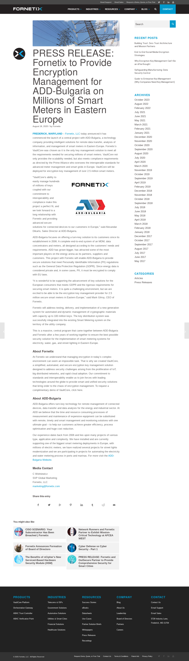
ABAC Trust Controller (22, 613)
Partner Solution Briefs (91, 624)
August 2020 (141, 153)
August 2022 (141, 104)
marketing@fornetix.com (46, 486)
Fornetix (57, 126)
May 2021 (140, 120)
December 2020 (143, 137)
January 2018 (142, 232)
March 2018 (141, 223)
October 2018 (142, 199)
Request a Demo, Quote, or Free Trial (141, 2)
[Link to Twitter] (159, 2)
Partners (120, 624)
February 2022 (142, 108)
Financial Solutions (56, 624)
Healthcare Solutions (56, 630)
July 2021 (140, 112)
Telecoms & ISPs (55, 602)
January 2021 (142, 132)
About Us (121, 608)
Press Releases (143, 282)
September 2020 (144, 149)
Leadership (121, 613)
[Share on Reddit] (103, 505)
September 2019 (144, 178)
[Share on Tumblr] (92, 505)
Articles (139, 278)
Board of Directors (124, 619)
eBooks (85, 608)
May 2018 (140, 215)
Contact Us (156, 602)
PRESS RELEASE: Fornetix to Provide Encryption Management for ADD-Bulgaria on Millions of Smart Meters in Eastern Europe (73, 85)
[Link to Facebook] (164, 2)
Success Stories (89, 602)
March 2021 (141, 124)
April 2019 (140, 182)
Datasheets (87, 613)
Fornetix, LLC (72, 133)
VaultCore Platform (21, 602)
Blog (118, 602)
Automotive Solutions (57, 613)
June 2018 (140, 211)
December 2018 (143, 190)
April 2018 (140, 219)
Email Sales (119, 2)
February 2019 (142, 186)
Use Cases (87, 619)
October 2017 (142, 240)
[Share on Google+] (60, 505)
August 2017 (141, 248)
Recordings (87, 641)
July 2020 (140, 157)
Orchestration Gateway (23, 608)
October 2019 (142, 174)
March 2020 (141, 166)
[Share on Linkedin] (81, 505)
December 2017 (143, 236)
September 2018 (144, 203)
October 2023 (142, 99)
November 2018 (143, 195)
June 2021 (140, 116)
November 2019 (143, 170)
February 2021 (142, 128)
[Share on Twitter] (49, 505)
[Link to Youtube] (173, 2)
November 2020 (143, 141)
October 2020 (142, 145)
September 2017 (144, 244)
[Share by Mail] (114, 505)
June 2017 (140, 257)
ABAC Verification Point (23, 619)
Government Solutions (57, 608)
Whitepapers (87, 630)
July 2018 (140, 207)
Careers (120, 630)
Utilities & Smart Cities (57, 619)
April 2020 (140, 161)
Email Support (105, 2)
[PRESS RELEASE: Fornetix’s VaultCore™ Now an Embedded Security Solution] (2, 330)
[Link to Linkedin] (168, 2)
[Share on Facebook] (38, 505)
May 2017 (140, 261)
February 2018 (142, 228)
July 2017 (140, 253)
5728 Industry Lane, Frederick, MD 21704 (160, 621)
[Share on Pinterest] (70, 505)
